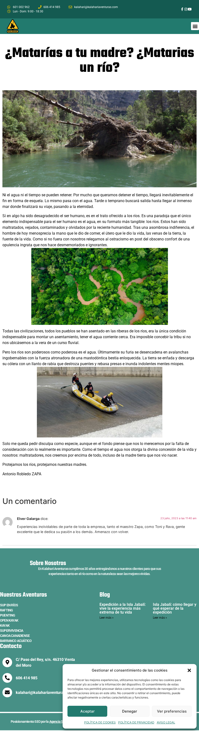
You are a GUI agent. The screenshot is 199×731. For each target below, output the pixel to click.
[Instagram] (186, 9)
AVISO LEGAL (166, 722)
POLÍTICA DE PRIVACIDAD (136, 722)
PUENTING (7, 615)
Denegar (129, 711)
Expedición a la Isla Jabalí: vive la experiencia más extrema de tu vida (123, 608)
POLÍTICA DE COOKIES (100, 722)
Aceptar (87, 711)
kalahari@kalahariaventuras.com (45, 692)
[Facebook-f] (182, 9)
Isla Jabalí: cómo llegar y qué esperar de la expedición (174, 608)
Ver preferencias (172, 711)
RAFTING (6, 610)
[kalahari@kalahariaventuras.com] (7, 692)
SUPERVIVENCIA (11, 630)
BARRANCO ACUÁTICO (16, 641)
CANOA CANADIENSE (15, 636)
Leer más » (107, 617)
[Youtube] (190, 9)
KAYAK (4, 625)
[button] (189, 670)
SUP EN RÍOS (9, 605)
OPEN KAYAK (9, 620)
